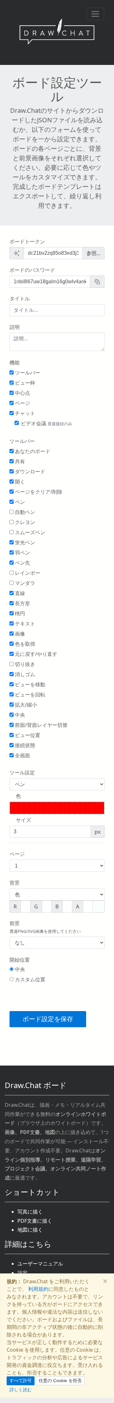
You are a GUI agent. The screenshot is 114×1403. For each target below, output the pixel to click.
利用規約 (38, 1288)
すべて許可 (21, 1380)
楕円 (19, 613)
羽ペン (22, 552)
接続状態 (24, 745)
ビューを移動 (29, 684)
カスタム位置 (29, 979)
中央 (19, 714)
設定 (22, 1272)
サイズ (23, 820)
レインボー (27, 572)
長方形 (22, 603)
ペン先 (22, 562)
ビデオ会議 (46, 423)
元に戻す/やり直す (35, 653)
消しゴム (24, 674)
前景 (45, 927)
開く (19, 481)
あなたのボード (32, 451)
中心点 (22, 392)
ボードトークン (27, 241)
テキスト (24, 623)
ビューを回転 (29, 694)
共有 (19, 461)
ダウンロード (29, 471)
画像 (19, 633)
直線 (19, 593)
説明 (15, 327)
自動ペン (24, 512)
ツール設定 (22, 772)
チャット (24, 413)
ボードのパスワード (32, 269)
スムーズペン (29, 532)
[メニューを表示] (95, 14)
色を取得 (24, 643)
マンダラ (24, 583)
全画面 (22, 755)
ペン (19, 501)
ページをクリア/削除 (38, 491)
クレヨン (24, 522)
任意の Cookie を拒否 (60, 1380)
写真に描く (30, 1211)
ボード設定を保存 (47, 1018)
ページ (22, 403)
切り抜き (24, 664)
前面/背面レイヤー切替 (40, 724)
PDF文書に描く (34, 1220)
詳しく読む (21, 1390)
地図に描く (30, 1229)
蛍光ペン (24, 542)
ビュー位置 (27, 735)
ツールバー (27, 372)
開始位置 (20, 959)
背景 (15, 882)
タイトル (20, 298)
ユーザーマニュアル (40, 1263)
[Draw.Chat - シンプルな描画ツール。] (57, 32)
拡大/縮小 (25, 704)
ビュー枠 (24, 382)
